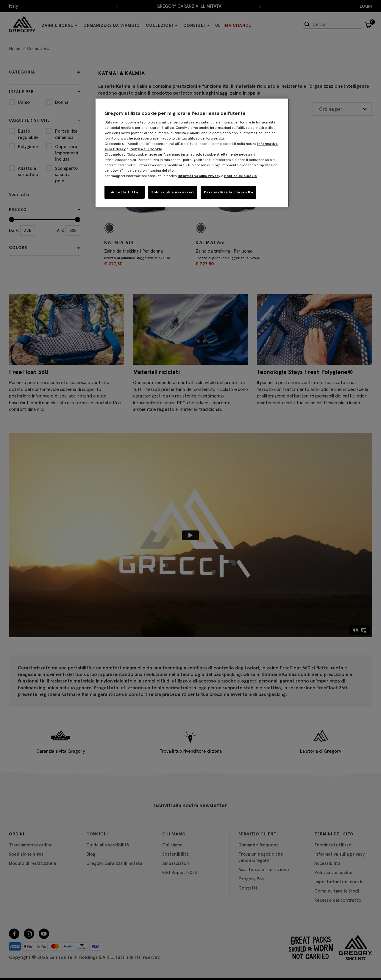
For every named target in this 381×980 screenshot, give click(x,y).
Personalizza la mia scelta (228, 192)
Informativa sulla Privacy (199, 175)
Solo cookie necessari (173, 192)
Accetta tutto (124, 192)
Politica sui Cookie (145, 149)
